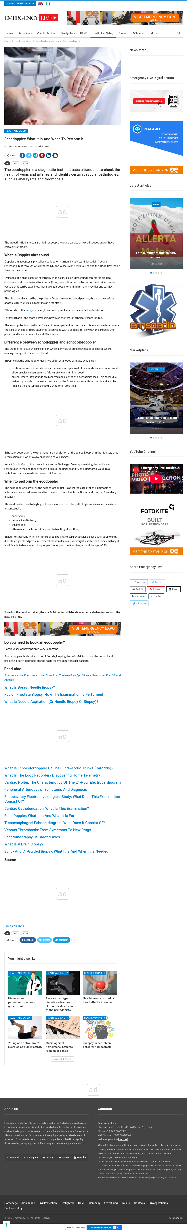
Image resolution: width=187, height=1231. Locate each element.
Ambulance (25, 33)
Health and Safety (103, 33)
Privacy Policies (158, 1203)
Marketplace (156, 369)
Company (94, 1203)
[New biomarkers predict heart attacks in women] (100, 983)
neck (28, 310)
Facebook (15, 1157)
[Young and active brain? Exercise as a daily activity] (25, 1028)
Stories (123, 33)
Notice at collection (76, 1227)
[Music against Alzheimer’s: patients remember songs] (63, 1028)
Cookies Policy (13, 1208)
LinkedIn (50, 1157)
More (154, 33)
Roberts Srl (177, 1218)
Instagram (32, 1157)
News (10, 33)
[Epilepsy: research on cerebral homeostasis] (100, 1028)
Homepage (11, 1203)
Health (16, 163)
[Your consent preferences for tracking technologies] (6, 1224)
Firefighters (68, 33)
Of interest (139, 33)
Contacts (139, 1203)
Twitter (65, 1157)
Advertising (111, 1203)
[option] (156, 234)
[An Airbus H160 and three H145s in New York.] (156, 398)
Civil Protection (46, 33)
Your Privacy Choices (99, 1227)
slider (25, 163)
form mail (123, 1139)
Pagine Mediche (14, 925)
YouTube (81, 1157)
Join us (126, 1203)
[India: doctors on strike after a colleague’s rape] (156, 233)
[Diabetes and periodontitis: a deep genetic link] (25, 983)
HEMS (83, 33)
